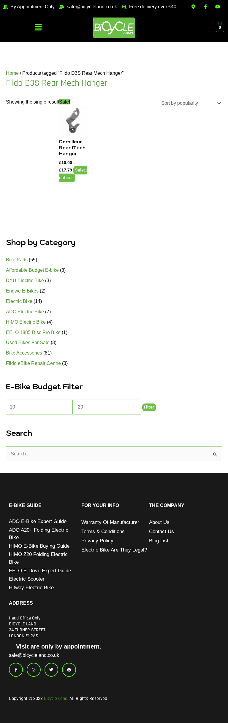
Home (12, 73)
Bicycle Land (55, 698)
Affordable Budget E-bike (32, 270)
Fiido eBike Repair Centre (33, 363)
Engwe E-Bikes (22, 290)
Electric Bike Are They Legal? (114, 550)
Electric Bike (19, 301)
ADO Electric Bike (25, 311)
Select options (73, 174)
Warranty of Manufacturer (110, 522)
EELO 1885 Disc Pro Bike (33, 332)
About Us (159, 522)
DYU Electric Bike (25, 280)
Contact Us (161, 531)
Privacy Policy (97, 541)
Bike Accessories (24, 352)
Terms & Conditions (103, 531)
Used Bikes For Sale (28, 342)
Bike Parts (17, 259)
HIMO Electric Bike (26, 322)
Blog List (158, 541)
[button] (39, 27)
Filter (149, 407)
